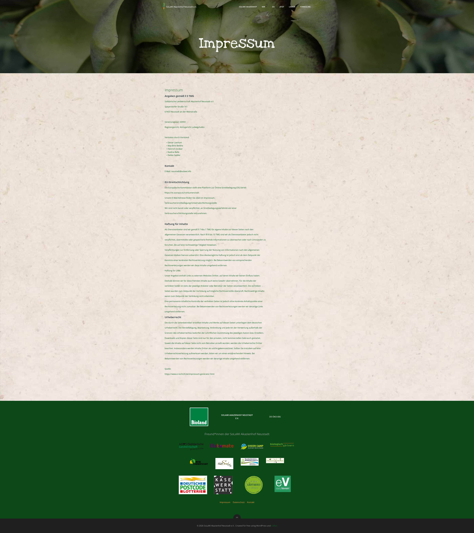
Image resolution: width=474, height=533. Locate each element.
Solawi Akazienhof (248, 7)
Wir (263, 7)
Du (273, 7)
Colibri (274, 525)
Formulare (305, 7)
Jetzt (282, 7)
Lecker (292, 7)
